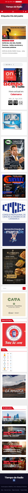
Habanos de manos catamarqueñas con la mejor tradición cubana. (12, 466)
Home (2, 489)
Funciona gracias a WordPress (7, 486)
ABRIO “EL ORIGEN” (11, 436)
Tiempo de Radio (14, 7)
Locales (19, 432)
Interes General (6, 40)
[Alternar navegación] (13, 12)
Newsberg (19, 486)
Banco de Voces (7, 489)
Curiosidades (6, 432)
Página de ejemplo (15, 489)
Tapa (8, 447)
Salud (5, 447)
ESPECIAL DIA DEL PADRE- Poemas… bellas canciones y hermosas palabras (12, 45)
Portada (12, 40)
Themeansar (24, 486)
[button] (23, 11)
